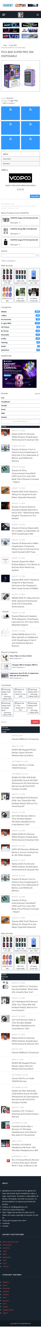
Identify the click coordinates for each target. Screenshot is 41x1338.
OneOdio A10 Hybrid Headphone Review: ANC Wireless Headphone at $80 (25, 1147)
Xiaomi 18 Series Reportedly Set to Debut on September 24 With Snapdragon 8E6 (25, 531)
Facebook (6, 1223)
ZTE (2, 398)
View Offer (35, 196)
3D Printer (20, 327)
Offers (5, 154)
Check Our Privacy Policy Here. (13, 1210)
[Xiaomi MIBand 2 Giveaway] (5, 737)
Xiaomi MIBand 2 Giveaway (25, 739)
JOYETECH (20, 350)
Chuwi (5, 1285)
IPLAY (5, 1263)
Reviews (6, 164)
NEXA (5, 1254)
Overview (7, 159)
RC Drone (20, 331)
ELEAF (20, 346)
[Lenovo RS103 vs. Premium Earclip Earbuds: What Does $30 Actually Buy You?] (5, 985)
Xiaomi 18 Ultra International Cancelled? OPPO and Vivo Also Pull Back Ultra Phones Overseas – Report (25, 476)
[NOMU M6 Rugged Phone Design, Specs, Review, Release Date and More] (5, 748)
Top (2, 979)
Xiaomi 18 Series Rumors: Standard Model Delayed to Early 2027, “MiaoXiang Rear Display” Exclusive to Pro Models (25, 512)
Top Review (5, 730)
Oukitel (5, 1307)
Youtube (5, 1226)
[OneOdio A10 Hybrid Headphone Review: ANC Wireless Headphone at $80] (5, 1143)
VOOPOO (24, 213)
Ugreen (5, 1313)
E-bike (20, 339)
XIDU (3, 413)
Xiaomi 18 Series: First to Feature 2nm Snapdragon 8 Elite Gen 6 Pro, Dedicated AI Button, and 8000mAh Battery (25, 455)
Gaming (20, 342)
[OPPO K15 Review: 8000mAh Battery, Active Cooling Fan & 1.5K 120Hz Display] (5, 848)
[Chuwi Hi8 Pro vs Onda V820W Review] (5, 763)
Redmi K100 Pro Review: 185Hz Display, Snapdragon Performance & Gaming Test (25, 437)
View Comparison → (16, 658)
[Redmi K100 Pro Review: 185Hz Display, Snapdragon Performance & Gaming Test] (5, 432)
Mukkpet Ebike (8, 1310)
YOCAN (4, 405)
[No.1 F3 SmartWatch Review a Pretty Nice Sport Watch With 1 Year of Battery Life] (5, 1158)
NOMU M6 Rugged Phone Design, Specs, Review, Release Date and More (24, 752)
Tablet (20, 315)
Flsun (4, 1297)
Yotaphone (5, 402)
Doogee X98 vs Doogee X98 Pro (25, 665)
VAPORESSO (7, 1245)
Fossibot (6, 1291)
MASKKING (7, 1257)
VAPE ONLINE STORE (11, 1242)
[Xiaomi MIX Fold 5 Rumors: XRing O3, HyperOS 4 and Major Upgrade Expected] (5, 490)
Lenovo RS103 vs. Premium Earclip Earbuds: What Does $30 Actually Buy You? (25, 989)
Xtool (3, 409)
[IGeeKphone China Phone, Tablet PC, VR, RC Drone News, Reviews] (20, 14)
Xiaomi (4, 417)
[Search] (37, 14)
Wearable (20, 335)
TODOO (6, 1266)
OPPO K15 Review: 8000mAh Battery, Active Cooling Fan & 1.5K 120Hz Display (25, 852)
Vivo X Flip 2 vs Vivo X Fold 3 (21, 656)
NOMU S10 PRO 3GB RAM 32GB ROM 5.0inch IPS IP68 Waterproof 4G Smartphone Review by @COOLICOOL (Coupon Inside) (25, 783)
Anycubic (6, 1301)
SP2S (4, 1260)
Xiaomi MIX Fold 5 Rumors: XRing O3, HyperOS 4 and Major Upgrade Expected (25, 494)
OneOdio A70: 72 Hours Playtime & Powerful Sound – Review (26, 1114)
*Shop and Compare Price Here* (14, 1220)
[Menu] (3, 14)
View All (37, 394)
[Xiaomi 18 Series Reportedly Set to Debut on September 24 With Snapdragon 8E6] (5, 526)
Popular (4, 727)
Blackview (6, 1288)
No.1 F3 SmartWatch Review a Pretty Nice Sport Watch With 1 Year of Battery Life (25, 1162)
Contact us (6, 1207)
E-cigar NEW (13, 101)
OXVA (5, 1251)
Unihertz (6, 1294)
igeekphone (26, 1323)
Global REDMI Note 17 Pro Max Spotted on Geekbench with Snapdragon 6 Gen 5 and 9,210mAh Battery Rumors (25, 640)
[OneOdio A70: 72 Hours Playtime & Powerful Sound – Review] (5, 1109)
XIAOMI (3, 427)
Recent (4, 975)
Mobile (20, 312)
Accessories (20, 319)
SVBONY (6, 1282)
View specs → (15, 223)
